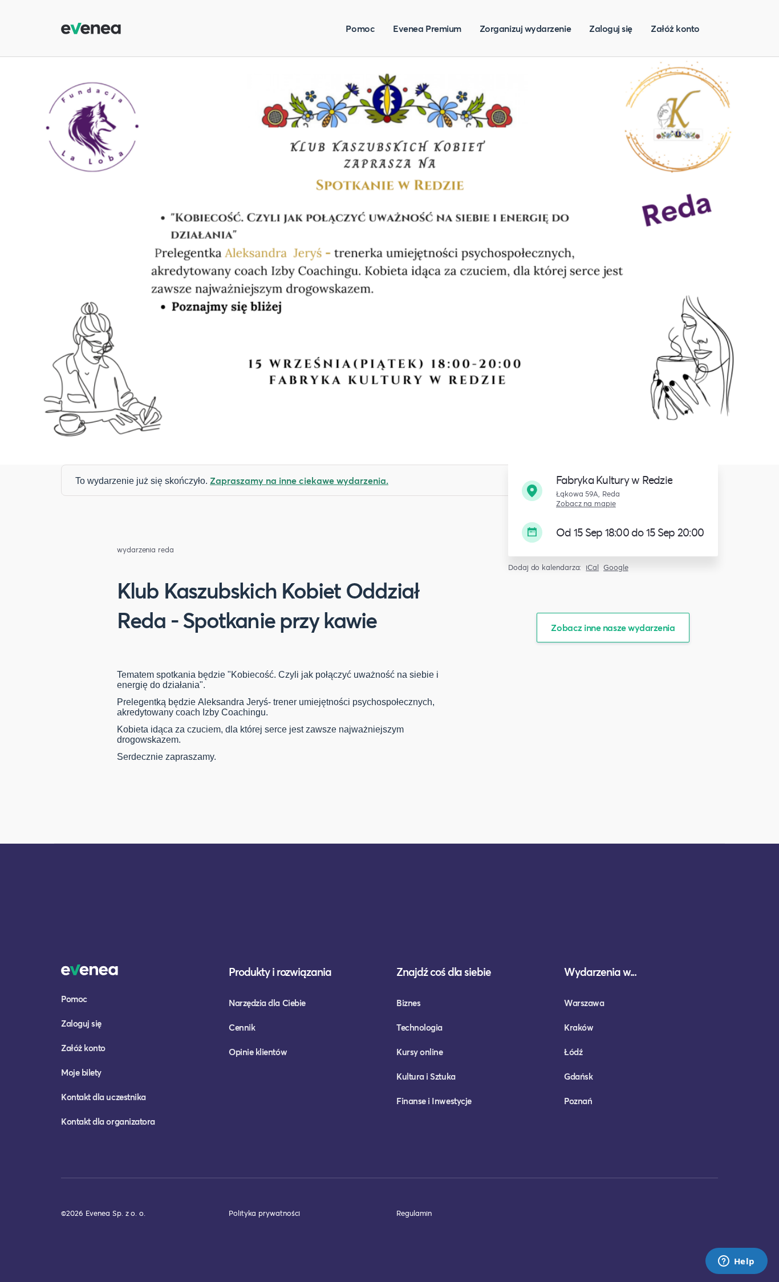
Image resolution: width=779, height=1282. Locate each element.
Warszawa (584, 1002)
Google (615, 567)
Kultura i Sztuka (426, 1076)
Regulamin (414, 1213)
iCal (592, 567)
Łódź (573, 1051)
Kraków (578, 1027)
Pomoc (360, 28)
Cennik (242, 1027)
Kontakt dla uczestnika (103, 1096)
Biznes (408, 1002)
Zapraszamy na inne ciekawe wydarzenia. (299, 480)
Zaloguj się (610, 28)
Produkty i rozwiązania (280, 971)
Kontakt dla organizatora (108, 1121)
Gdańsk (578, 1076)
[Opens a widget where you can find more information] (736, 1262)
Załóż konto (675, 28)
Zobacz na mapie (586, 503)
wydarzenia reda (145, 550)
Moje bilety (81, 1072)
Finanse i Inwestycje (434, 1100)
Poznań (578, 1100)
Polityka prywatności (264, 1213)
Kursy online (419, 1051)
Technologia (419, 1027)
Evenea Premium (427, 28)
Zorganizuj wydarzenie (525, 28)
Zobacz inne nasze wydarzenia (613, 627)
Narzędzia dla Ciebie (267, 1002)
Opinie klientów (258, 1051)
